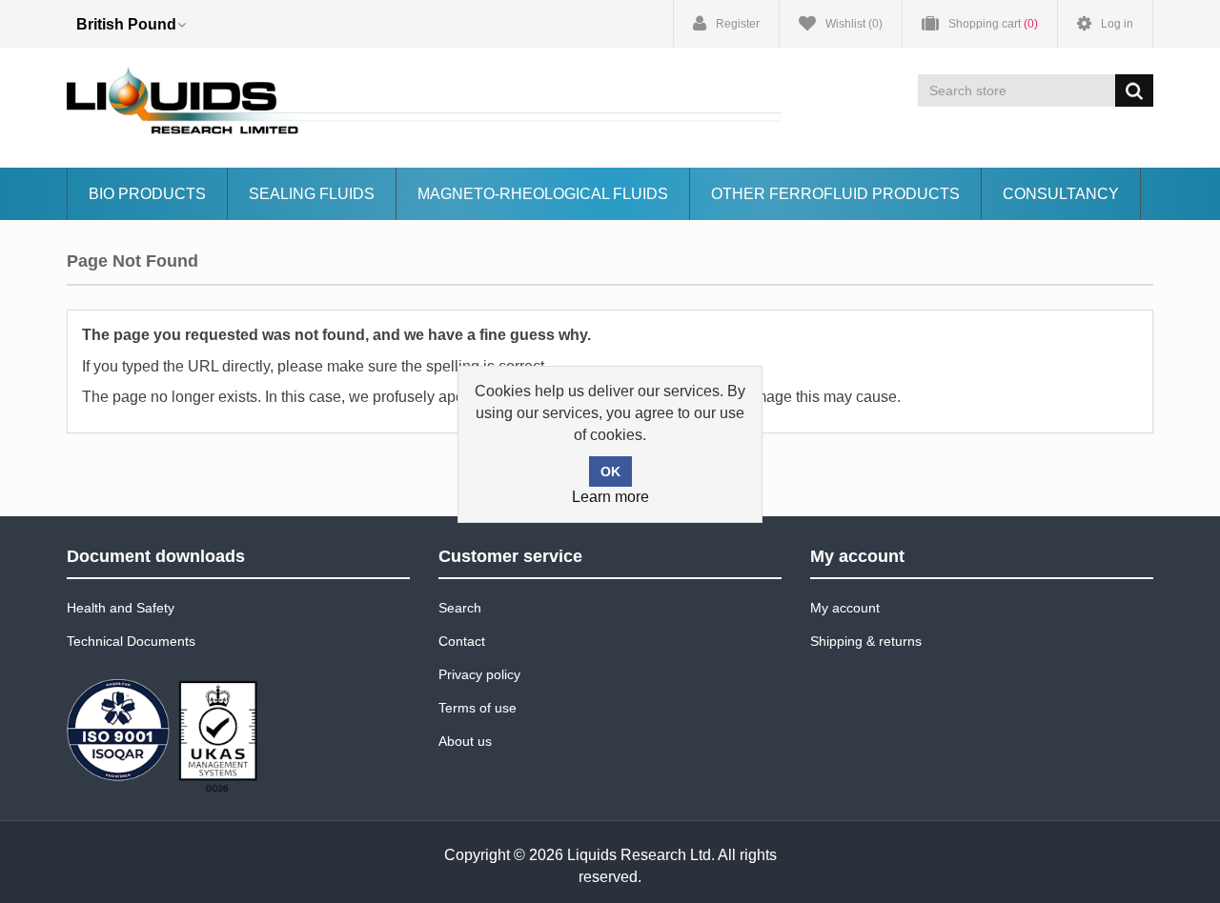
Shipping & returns (866, 641)
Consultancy (1061, 194)
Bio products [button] (147, 194)
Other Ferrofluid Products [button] (835, 194)
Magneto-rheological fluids (542, 194)
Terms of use (477, 707)
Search (459, 607)
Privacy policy (479, 674)
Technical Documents (131, 641)
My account (845, 607)
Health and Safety (120, 607)
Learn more (610, 497)
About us (465, 741)
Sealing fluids (312, 194)
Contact (461, 641)
